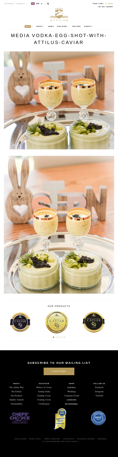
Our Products (16, 395)
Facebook (99, 387)
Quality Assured (17, 399)
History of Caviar (44, 387)
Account (9, 3)
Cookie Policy (68, 439)
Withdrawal (71, 404)
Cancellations (20, 439)
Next (110, 320)
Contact (20, 3)
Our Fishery (16, 391)
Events (72, 387)
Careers (72, 400)
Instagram (99, 391)
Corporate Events (71, 395)
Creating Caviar (44, 399)
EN (37, 3)
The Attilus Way (16, 387)
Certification (44, 403)
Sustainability (16, 403)
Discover (44, 383)
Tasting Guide (44, 391)
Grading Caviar (44, 395)
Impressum (102, 439)
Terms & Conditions (52, 439)
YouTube (99, 395)
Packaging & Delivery (86, 439)
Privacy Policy (35, 439)
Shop (72, 383)
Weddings (71, 391)
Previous (7, 320)
